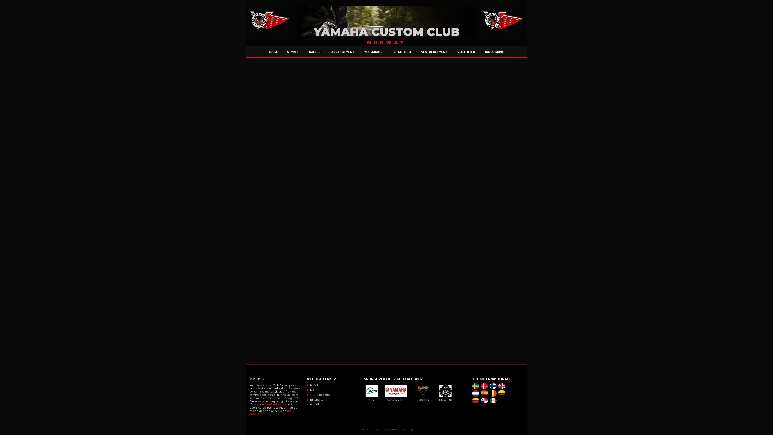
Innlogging (494, 52)
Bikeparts (316, 399)
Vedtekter (466, 52)
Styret (293, 52)
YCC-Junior (373, 52)
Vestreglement (434, 52)
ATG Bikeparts (320, 394)
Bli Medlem (402, 52)
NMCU (314, 385)
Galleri (315, 52)
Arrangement (342, 52)
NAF (313, 390)
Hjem (273, 52)
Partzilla (315, 404)
